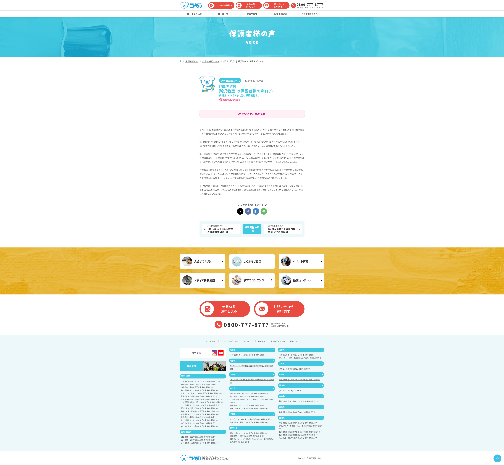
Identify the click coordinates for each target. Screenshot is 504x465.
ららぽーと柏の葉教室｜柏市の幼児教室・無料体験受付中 (251, 419)
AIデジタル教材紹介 (223, 5)
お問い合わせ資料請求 (278, 5)
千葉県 (233, 414)
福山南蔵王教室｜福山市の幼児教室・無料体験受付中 (299, 401)
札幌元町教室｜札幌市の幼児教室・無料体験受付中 (249, 355)
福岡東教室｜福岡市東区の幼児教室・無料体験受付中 (299, 435)
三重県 (282, 363)
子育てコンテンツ (309, 13)
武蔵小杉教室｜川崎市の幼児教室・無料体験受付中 (249, 433)
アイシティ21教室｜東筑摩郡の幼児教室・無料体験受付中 (300, 358)
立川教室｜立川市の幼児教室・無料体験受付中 (198, 440)
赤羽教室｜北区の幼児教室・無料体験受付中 (197, 387)
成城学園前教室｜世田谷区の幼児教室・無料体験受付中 (201, 399)
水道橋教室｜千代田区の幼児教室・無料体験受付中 (200, 414)
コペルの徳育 (210, 341)
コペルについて (194, 13)
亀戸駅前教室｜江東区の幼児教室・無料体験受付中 (200, 390)
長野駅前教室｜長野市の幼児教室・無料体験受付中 (298, 355)
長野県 (282, 350)
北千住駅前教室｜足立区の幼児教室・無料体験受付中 (201, 381)
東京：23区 (185, 376)
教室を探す (252, 13)
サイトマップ (248, 341)
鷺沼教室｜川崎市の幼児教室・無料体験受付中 (247, 436)
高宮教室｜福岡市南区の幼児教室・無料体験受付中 (298, 438)
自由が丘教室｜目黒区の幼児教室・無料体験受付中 (200, 426)
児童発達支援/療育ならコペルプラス (215, 459)
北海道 (233, 350)
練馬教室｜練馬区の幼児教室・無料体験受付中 (198, 417)
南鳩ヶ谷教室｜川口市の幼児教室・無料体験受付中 (249, 393)
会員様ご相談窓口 (278, 341)
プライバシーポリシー (229, 341)
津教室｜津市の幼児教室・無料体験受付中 (294, 369)
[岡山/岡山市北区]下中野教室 (290, 390)
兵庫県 (282, 374)
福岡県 (282, 418)
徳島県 (282, 407)
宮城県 (233, 374)
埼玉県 (233, 388)
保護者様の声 (280, 13)
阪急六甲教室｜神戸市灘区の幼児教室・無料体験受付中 (299, 379)
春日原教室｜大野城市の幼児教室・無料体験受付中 (298, 423)
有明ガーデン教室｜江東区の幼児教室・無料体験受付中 (201, 393)
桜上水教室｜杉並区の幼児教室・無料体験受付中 (199, 396)
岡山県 (282, 385)
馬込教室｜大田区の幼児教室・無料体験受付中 (198, 384)
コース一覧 (223, 13)
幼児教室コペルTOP (180, 61)
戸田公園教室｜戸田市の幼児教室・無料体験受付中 (249, 408)
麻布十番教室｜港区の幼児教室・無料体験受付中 (199, 423)
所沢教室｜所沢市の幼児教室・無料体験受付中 (247, 405)
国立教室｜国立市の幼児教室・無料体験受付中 (198, 437)
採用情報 (261, 341)
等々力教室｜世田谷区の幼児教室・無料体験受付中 (200, 411)
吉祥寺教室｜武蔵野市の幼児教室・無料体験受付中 (200, 443)
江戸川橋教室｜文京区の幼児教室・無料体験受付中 (200, 420)
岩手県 (233, 360)
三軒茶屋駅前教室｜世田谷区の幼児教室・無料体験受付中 (202, 402)
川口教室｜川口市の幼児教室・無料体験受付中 (247, 396)
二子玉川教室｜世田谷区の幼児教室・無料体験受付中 (201, 405)
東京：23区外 (186, 432)
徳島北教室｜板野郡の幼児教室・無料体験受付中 (297, 412)
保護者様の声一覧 (252, 229)
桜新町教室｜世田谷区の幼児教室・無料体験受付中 (200, 408)
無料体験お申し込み (251, 5)
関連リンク (294, 341)
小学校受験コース (210, 61)
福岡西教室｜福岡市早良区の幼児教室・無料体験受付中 (299, 432)
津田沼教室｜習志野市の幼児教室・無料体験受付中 (249, 422)
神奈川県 (233, 428)
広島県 (282, 396)
